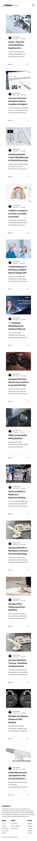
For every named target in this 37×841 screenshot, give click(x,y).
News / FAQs (5, 830)
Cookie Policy (14, 828)
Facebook (30, 823)
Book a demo (5, 828)
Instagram (30, 826)
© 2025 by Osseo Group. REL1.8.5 (10, 837)
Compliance (6, 806)
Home (3, 823)
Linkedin (30, 828)
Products (4, 826)
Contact (4, 833)
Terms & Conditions (15, 826)
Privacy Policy (14, 823)
